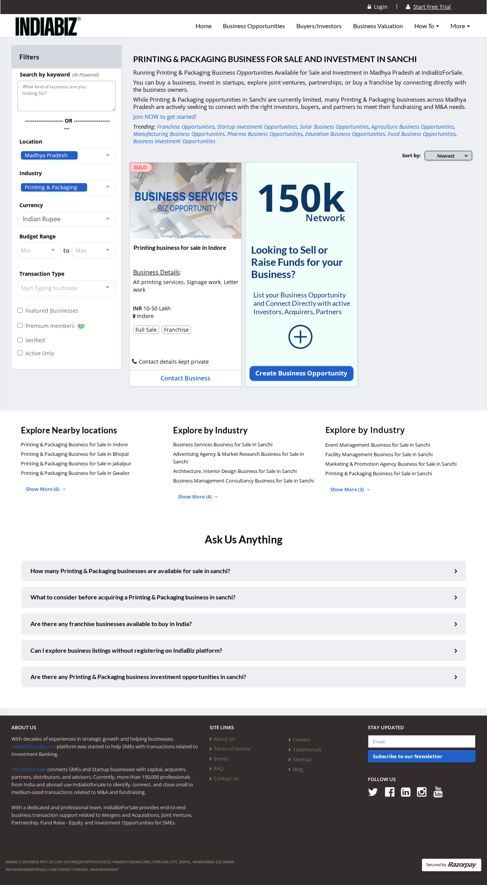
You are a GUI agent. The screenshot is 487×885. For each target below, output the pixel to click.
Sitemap (302, 759)
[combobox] (67, 156)
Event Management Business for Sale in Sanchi (377, 444)
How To (424, 25)
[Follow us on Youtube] (440, 791)
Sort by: (411, 155)
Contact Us (226, 778)
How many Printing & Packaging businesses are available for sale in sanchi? (130, 570)
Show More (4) (195, 496)
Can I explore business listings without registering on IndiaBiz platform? (126, 650)
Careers (301, 739)
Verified (33, 340)
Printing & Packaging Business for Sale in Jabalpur (76, 463)
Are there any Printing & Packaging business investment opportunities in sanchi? (138, 676)
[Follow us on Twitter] (376, 791)
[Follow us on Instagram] (424, 791)
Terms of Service (232, 748)
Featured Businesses (50, 310)
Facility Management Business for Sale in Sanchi (379, 454)
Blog (298, 769)
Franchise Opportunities (186, 126)
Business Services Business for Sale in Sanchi (222, 444)
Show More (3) (347, 489)
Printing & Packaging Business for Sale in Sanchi (378, 473)
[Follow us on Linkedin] (408, 791)
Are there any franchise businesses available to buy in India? (111, 623)
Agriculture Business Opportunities (412, 126)
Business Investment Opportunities (174, 141)
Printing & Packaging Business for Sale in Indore (74, 444)
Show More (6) (43, 489)
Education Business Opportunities (345, 133)
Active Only (38, 353)
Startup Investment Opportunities (257, 126)
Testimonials (307, 749)
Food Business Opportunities (422, 133)
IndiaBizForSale (28, 769)
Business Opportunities (254, 25)
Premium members (49, 325)
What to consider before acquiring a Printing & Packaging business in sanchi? (133, 597)
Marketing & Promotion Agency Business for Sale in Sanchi (391, 463)
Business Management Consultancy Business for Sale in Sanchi (243, 480)
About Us (224, 738)
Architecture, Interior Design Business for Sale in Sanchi (235, 471)
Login (379, 6)
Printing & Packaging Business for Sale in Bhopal (75, 453)
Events (221, 758)
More (458, 25)
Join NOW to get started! (164, 116)
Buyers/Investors (319, 25)
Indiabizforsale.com (33, 746)
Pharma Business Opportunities (264, 133)
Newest (446, 155)
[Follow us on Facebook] (392, 791)
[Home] (48, 32)
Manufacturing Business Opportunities (178, 133)
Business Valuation (378, 25)
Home (204, 25)
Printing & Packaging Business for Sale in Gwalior (75, 473)
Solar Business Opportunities (334, 126)
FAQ (218, 768)
